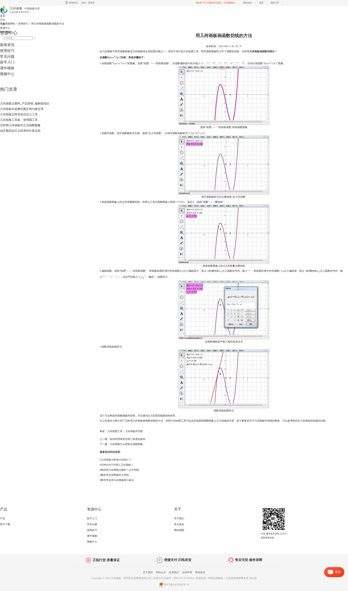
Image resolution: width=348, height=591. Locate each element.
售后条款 (179, 524)
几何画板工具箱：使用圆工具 (19, 119)
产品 (2, 20)
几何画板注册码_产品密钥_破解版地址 (24, 103)
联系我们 (174, 572)
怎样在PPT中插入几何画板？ (116, 464)
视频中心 (7, 74)
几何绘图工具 (115, 431)
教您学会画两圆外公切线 (114, 475)
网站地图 (179, 530)
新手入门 (7, 62)
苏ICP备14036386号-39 (176, 584)
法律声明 (187, 572)
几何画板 (116, 578)
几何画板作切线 (134, 431)
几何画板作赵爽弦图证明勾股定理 (22, 108)
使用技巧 (7, 51)
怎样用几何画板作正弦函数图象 (20, 125)
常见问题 (7, 56)
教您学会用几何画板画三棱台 (117, 480)
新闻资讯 (7, 45)
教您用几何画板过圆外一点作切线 (119, 470)
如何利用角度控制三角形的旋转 (127, 439)
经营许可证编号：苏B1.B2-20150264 (173, 578)
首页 (2, 16)
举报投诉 (200, 572)
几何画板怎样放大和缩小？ (115, 459)
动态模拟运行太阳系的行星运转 (20, 130)
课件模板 (7, 68)
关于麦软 (148, 572)
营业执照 (201, 578)
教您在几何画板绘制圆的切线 (309, 420)
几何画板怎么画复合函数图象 (126, 444)
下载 (2, 24)
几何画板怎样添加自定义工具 (19, 114)
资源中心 (5, 28)
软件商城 (5, 32)
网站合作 (161, 572)
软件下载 (5, 524)
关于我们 (179, 518)
